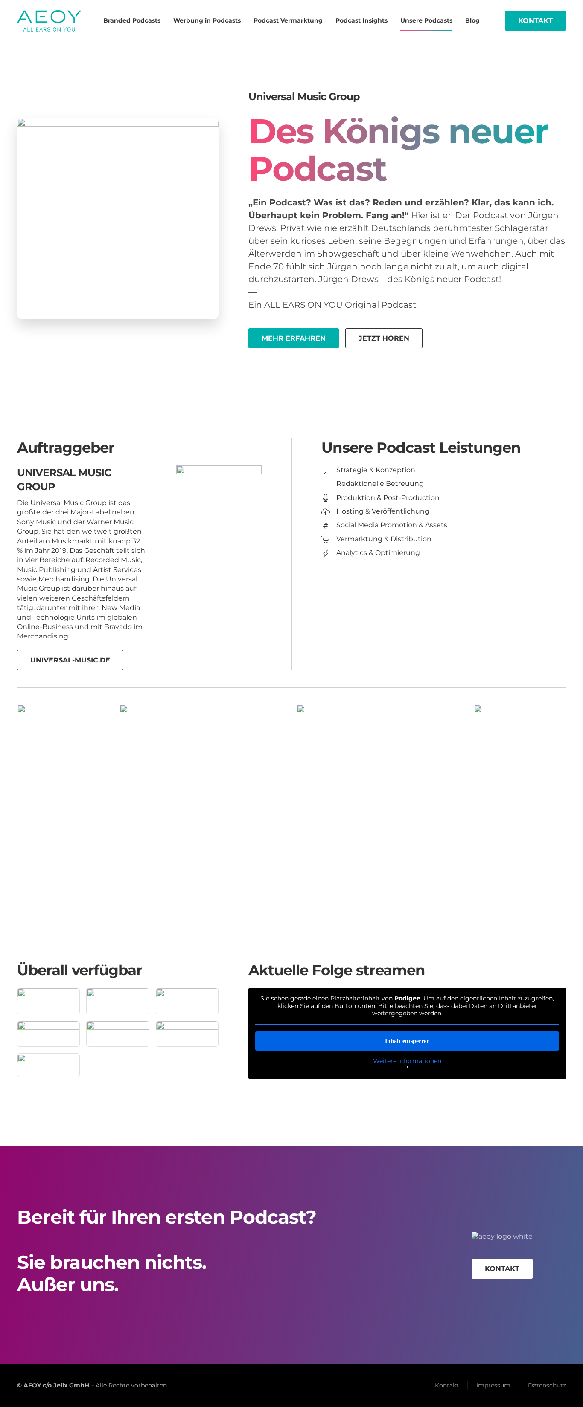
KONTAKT (502, 1269)
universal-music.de (70, 660)
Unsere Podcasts (426, 20)
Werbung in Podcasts (207, 20)
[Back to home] (49, 21)
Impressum (493, 1385)
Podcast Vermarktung (288, 20)
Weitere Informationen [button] (407, 1061)
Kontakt (535, 21)
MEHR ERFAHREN (294, 338)
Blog (472, 20)
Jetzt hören (384, 338)
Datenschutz (547, 1385)
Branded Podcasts (131, 20)
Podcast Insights (361, 20)
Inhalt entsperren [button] (407, 1041)
